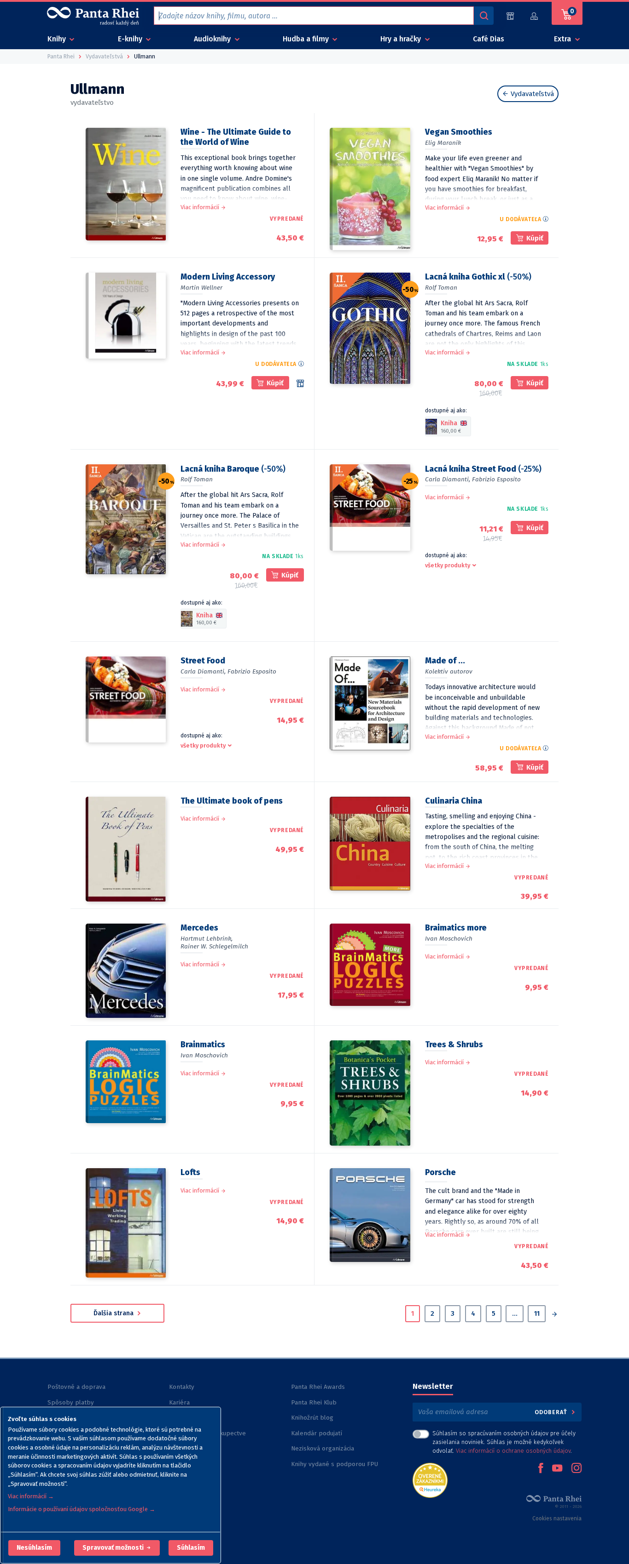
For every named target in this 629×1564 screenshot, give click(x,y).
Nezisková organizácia (322, 1448)
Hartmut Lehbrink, (207, 938)
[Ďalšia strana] (554, 1314)
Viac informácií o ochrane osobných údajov (513, 1450)
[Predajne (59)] (510, 15)
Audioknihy (213, 38)
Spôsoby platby (70, 1402)
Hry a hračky (401, 38)
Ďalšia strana (114, 1313)
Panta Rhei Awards (318, 1387)
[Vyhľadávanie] (483, 15)
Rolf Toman (441, 287)
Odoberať (552, 1412)
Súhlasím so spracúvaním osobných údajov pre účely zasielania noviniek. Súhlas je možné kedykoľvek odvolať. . (504, 1442)
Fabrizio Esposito (496, 479)
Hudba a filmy (307, 38)
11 (537, 1313)
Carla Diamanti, (447, 479)
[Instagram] (576, 1469)
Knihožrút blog (312, 1417)
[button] (34, 1548)
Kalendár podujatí (316, 1433)
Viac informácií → (31, 1496)
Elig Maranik (443, 143)
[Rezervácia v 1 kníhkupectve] (300, 383)
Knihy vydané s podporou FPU (334, 1464)
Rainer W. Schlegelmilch (214, 946)
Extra (563, 38)
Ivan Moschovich (448, 938)
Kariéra (179, 1402)
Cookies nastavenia (557, 1518)
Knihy (57, 38)
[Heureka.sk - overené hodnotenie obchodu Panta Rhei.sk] (430, 1479)
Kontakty (181, 1387)
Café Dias (488, 38)
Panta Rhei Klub (314, 1402)
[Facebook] (540, 1469)
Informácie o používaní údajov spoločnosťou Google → (81, 1509)
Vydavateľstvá (531, 94)
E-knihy (131, 38)
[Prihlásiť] (534, 15)
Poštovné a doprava (76, 1387)
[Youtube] (557, 1469)
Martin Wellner (201, 287)
